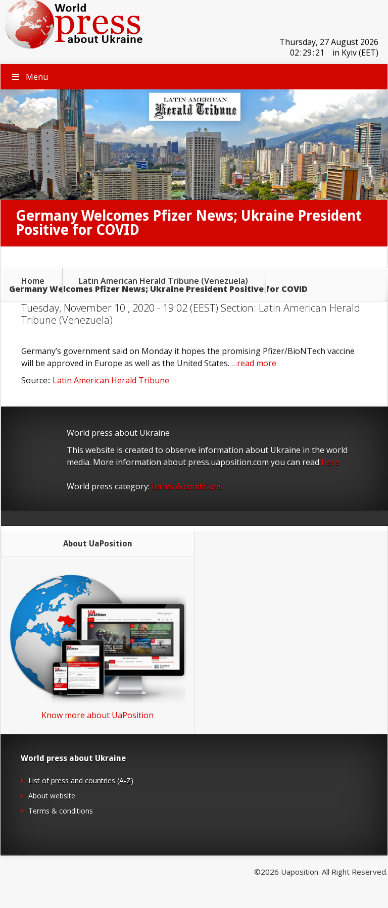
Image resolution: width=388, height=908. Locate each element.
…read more (253, 363)
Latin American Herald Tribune (111, 380)
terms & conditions (187, 486)
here (330, 462)
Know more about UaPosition (97, 715)
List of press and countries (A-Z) (80, 780)
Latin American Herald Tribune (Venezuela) (163, 281)
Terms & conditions (60, 811)
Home (32, 281)
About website (51, 795)
